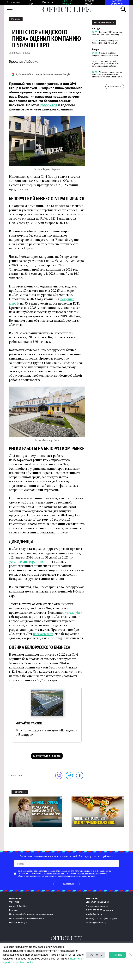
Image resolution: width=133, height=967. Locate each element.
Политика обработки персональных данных (31, 914)
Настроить (95, 954)
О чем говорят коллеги (97, 906)
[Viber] (59, 775)
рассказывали (43, 634)
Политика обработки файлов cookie (26, 918)
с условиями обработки (53, 873)
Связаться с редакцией (97, 902)
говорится (48, 105)
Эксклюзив (13, 2)
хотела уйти (73, 613)
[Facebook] (79, 775)
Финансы (15, 19)
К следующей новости (46, 755)
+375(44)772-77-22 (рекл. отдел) (101, 918)
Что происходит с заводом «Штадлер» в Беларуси (46, 732)
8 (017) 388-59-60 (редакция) (100, 910)
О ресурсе (14, 902)
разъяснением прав (87, 873)
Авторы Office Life (18, 906)
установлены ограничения (28, 562)
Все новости (114, 86)
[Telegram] (69, 775)
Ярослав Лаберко (23, 62)
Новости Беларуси (18, 922)
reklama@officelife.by (96, 922)
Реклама (47, 2)
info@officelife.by (94, 914)
